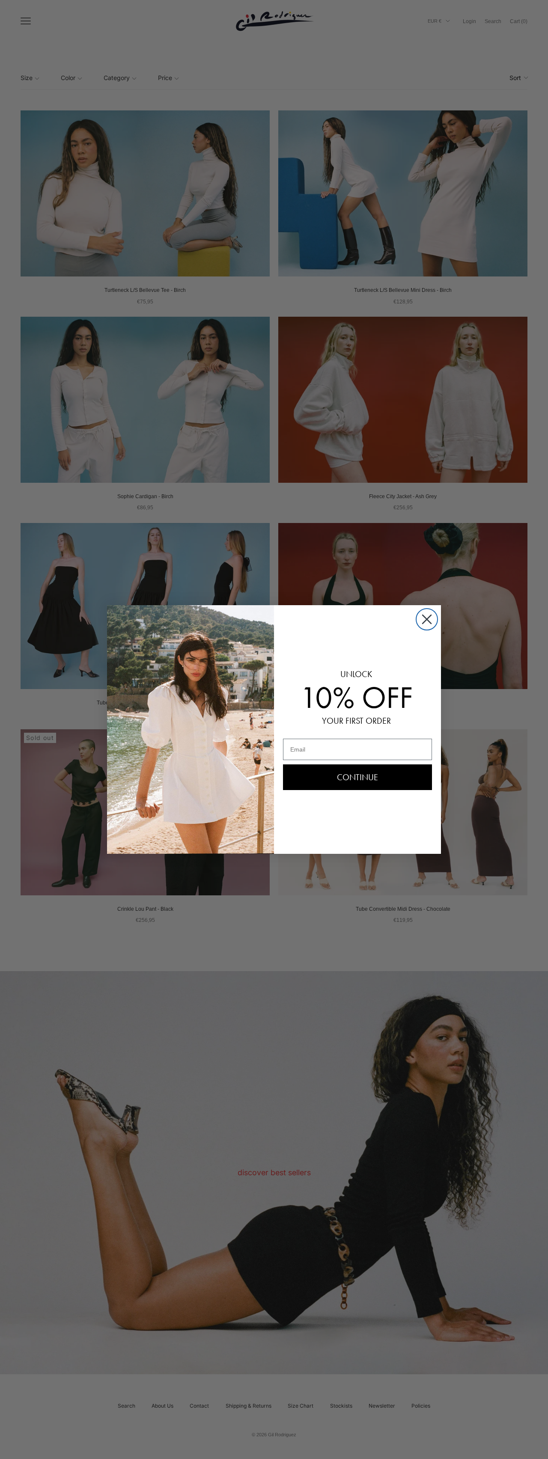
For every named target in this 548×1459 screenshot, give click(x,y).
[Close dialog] (427, 619)
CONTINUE (357, 777)
